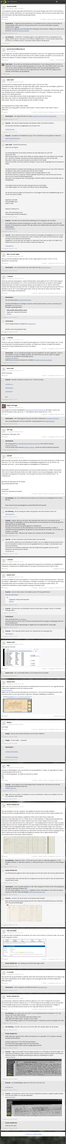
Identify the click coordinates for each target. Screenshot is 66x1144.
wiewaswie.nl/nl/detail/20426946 (35, 410)
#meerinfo (5, 17)
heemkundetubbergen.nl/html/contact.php (28, 443)
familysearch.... (32, 324)
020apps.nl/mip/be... (29, 447)
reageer (5, 19)
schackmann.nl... (9, 551)
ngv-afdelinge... (22, 619)
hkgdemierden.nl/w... (11, 788)
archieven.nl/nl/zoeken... (25, 300)
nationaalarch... (9, 246)
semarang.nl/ (9, 391)
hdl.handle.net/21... (10, 229)
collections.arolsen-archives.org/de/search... (45, 116)
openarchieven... (24, 890)
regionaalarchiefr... (42, 987)
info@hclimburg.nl (50, 421)
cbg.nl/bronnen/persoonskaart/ (20, 30)
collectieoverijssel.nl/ (11, 445)
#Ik (3, 1001)
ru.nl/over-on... (9, 384)
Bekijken (9, 314)
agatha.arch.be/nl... (10, 1057)
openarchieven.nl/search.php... (37, 892)
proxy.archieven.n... (46, 267)
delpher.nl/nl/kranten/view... (12, 138)
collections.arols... (10, 129)
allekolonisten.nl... (10, 514)
